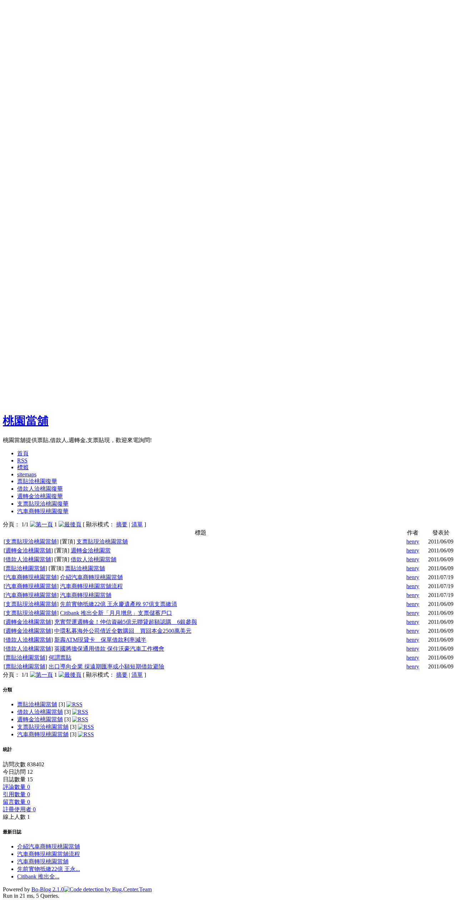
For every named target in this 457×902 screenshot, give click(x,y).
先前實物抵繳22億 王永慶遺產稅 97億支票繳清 (118, 604)
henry (412, 541)
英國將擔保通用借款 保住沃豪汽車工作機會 (109, 649)
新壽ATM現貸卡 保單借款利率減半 (100, 640)
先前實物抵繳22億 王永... (48, 869)
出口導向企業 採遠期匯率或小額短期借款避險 (106, 666)
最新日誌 (12, 832)
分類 (7, 689)
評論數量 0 (16, 787)
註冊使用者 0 (19, 809)
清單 (137, 524)
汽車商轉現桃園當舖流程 (91, 586)
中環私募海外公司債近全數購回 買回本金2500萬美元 (122, 631)
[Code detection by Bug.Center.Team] (108, 889)
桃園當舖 (26, 420)
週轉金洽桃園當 (91, 550)
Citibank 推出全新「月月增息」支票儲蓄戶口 (116, 613)
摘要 (121, 524)
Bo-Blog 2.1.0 (47, 889)
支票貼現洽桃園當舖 (31, 541)
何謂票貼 (60, 658)
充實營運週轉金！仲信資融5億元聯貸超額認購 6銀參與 (125, 622)
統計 (7, 749)
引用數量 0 (16, 794)
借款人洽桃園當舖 (28, 559)
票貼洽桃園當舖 (25, 568)
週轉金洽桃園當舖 (28, 550)
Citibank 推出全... (38, 876)
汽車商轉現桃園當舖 (31, 577)
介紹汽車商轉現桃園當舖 (91, 577)
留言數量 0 (16, 802)
